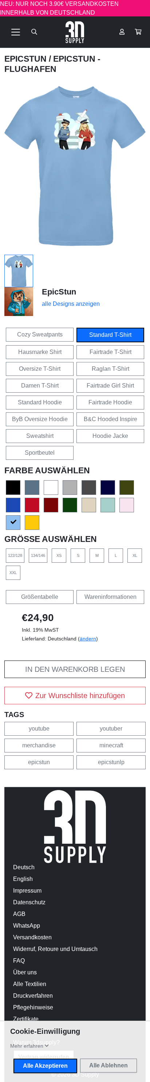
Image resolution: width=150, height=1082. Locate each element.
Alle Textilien (29, 984)
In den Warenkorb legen (75, 669)
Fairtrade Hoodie (110, 402)
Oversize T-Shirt (39, 369)
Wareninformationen (110, 597)
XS (59, 555)
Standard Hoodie (40, 402)
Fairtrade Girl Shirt (110, 385)
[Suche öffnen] (34, 32)
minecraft (111, 745)
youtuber (111, 728)
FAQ (19, 961)
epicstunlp (111, 762)
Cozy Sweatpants (40, 334)
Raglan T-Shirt (110, 369)
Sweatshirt (40, 436)
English (23, 879)
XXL (13, 572)
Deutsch (24, 867)
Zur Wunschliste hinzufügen (80, 696)
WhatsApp (26, 926)
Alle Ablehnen (108, 1065)
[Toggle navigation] (15, 32)
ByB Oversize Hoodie (40, 419)
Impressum (27, 890)
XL (135, 555)
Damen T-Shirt (40, 385)
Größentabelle (39, 597)
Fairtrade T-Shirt (110, 352)
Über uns (25, 972)
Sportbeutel (40, 453)
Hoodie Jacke (110, 436)
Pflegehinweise (33, 1007)
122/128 (15, 555)
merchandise (39, 745)
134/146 (38, 555)
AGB (19, 914)
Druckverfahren (33, 996)
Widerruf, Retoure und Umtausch (55, 949)
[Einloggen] (122, 32)
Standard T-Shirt (110, 335)
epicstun (39, 762)
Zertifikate (26, 1019)
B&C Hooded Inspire (110, 419)
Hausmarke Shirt (40, 352)
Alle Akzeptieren (45, 1066)
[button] (138, 32)
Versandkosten (32, 937)
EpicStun (26, 58)
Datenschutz (29, 902)
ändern (88, 639)
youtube (39, 728)
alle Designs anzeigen (71, 304)
